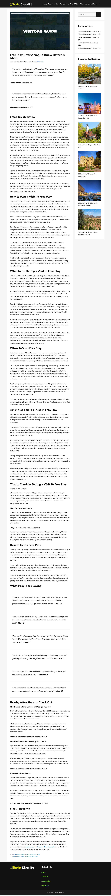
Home (45, 4)
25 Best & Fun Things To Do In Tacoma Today (25, 856)
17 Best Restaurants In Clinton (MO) (89, 31)
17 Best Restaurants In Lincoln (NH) (89, 48)
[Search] (98, 14)
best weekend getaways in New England (40, 847)
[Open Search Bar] (99, 4)
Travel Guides (53, 4)
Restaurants (64, 4)
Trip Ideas (83, 4)
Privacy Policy (45, 881)
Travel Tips (74, 4)
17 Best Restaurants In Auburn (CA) (89, 34)
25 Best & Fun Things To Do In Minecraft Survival (26, 854)
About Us (91, 4)
